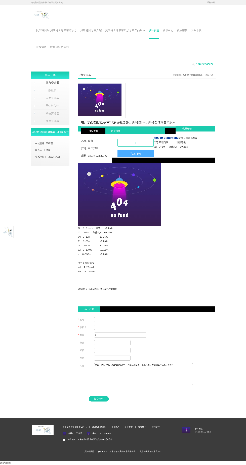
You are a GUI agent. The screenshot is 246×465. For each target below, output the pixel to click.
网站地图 (5, 462)
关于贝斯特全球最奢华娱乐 (75, 427)
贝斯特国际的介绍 (91, 30)
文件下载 (196, 30)
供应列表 (209, 75)
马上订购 (135, 153)
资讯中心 (168, 30)
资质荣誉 (182, 30)
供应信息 (154, 30)
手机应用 (211, 2)
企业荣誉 (129, 427)
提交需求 (98, 398)
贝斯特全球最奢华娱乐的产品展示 (125, 30)
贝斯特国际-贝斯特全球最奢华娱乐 (56, 30)
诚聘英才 (156, 427)
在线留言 (41, 47)
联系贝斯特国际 (59, 47)
